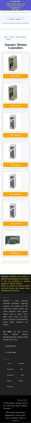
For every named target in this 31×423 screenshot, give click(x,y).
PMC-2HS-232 (15, 165)
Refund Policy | (20, 412)
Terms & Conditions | (12, 418)
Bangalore (21, 363)
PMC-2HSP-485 (15, 224)
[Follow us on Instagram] (27, 400)
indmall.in (11, 403)
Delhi (22, 375)
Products (11, 37)
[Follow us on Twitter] (21, 400)
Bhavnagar (10, 386)
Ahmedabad (10, 375)
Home (5, 37)
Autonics (8, 39)
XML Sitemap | (10, 412)
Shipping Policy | (10, 415)
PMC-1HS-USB (15, 106)
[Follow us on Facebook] (19, 400)
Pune (21, 369)
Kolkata (21, 381)
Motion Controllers (21, 37)
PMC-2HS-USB (15, 135)
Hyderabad (10, 369)
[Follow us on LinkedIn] (24, 400)
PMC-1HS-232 (15, 76)
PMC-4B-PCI (15, 253)
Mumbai (9, 381)
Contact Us (15, 421)
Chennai (9, 363)
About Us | (22, 418)
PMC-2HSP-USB (15, 194)
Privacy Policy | (21, 415)
